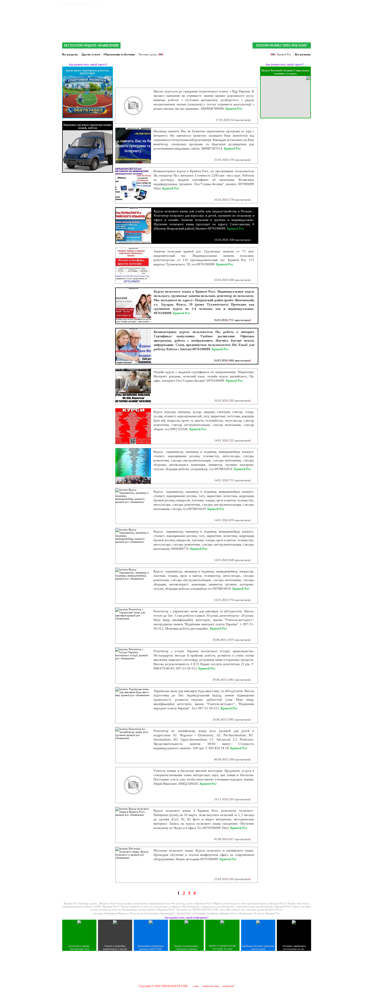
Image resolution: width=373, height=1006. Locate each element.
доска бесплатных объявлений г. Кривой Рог (164, 913)
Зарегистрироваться (285, 3)
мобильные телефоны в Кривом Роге (214, 913)
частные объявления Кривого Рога (114, 913)
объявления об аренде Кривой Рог (259, 913)
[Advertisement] (186, 967)
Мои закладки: (257, 3)
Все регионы (303, 54)
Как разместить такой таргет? (88, 64)
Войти (306, 3)
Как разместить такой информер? (186, 917)
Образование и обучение (119, 54)
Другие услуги (90, 54)
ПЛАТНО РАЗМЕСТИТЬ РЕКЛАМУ (281, 45)
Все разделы (70, 54)
